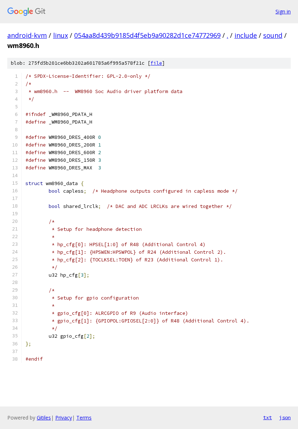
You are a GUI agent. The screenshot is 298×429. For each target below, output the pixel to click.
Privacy (63, 417)
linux (60, 35)
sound (272, 35)
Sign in (283, 11)
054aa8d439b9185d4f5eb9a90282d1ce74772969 (147, 35)
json (285, 417)
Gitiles (44, 417)
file (156, 63)
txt (267, 417)
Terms (84, 417)
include (245, 35)
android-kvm (27, 35)
